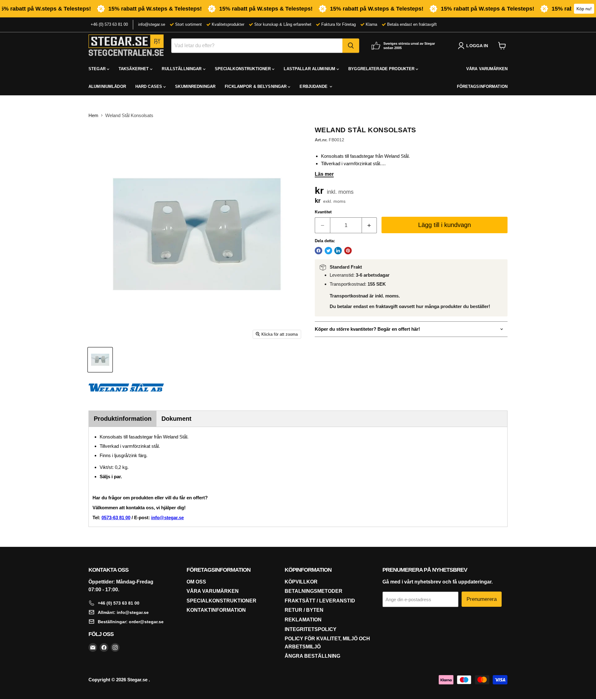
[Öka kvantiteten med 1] (369, 225)
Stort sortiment (188, 24)
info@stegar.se (151, 24)
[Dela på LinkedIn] (338, 250)
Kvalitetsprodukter (228, 24)
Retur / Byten (304, 610)
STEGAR (97, 68)
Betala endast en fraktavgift (412, 24)
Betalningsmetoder (313, 591)
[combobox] (256, 46)
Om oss (196, 581)
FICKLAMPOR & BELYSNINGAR (256, 86)
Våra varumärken (213, 591)
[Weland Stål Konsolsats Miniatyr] (100, 359)
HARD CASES (149, 86)
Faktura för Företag (338, 24)
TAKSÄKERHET (134, 68)
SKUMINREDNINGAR (195, 86)
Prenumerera (482, 599)
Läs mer (324, 174)
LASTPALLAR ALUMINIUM (310, 68)
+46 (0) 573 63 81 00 (109, 24)
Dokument (176, 418)
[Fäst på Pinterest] (348, 250)
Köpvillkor (301, 581)
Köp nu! (584, 8)
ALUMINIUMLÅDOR (107, 86)
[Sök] (350, 46)
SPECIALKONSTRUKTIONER (243, 68)
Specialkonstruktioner (221, 600)
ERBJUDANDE (314, 86)
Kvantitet (323, 212)
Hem (93, 115)
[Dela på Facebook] (318, 250)
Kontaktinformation (216, 610)
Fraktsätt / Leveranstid (320, 600)
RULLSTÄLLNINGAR (182, 68)
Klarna (371, 24)
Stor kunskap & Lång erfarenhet (282, 24)
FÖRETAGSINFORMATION (482, 86)
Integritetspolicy (310, 629)
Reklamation (303, 619)
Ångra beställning (312, 656)
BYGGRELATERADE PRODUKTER (382, 68)
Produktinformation (122, 418)
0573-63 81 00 (116, 517)
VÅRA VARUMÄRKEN (487, 68)
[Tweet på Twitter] (328, 250)
